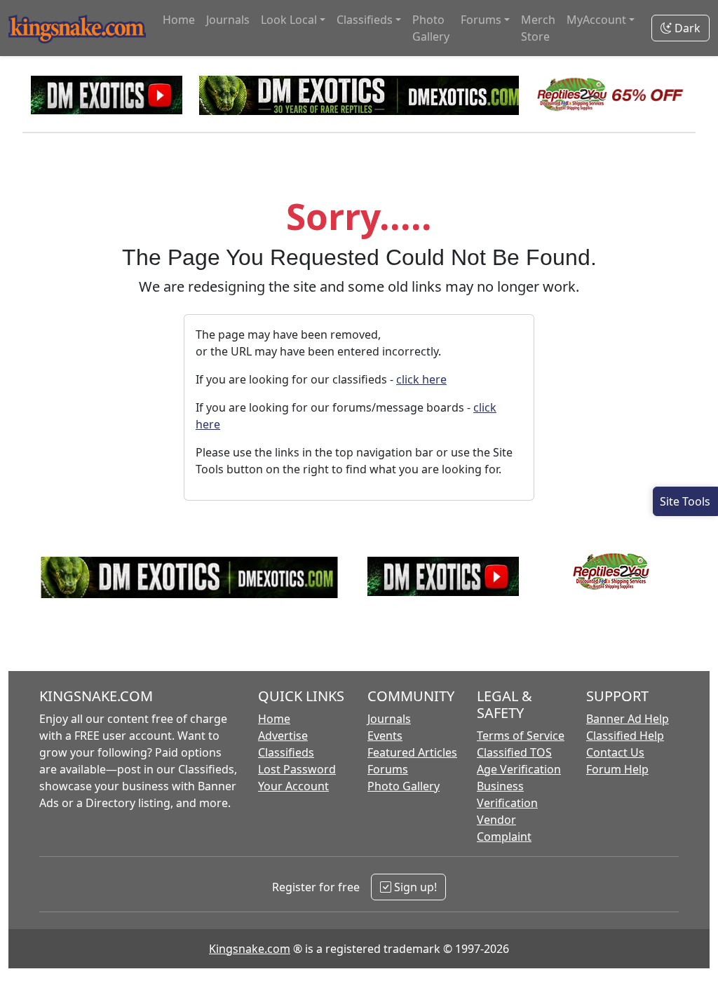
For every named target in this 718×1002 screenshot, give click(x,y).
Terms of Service (520, 735)
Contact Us (615, 752)
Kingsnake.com (249, 948)
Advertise (283, 735)
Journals (228, 19)
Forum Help (617, 769)
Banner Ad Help (627, 718)
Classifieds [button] (365, 19)
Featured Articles (412, 752)
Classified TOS (514, 752)
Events (384, 735)
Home (179, 19)
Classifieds (286, 752)
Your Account (293, 786)
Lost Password (297, 769)
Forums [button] (481, 19)
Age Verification (519, 769)
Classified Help (625, 735)
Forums (387, 769)
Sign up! (414, 887)
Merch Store (538, 28)
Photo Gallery (430, 28)
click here (421, 379)
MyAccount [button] (596, 19)
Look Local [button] (289, 19)
